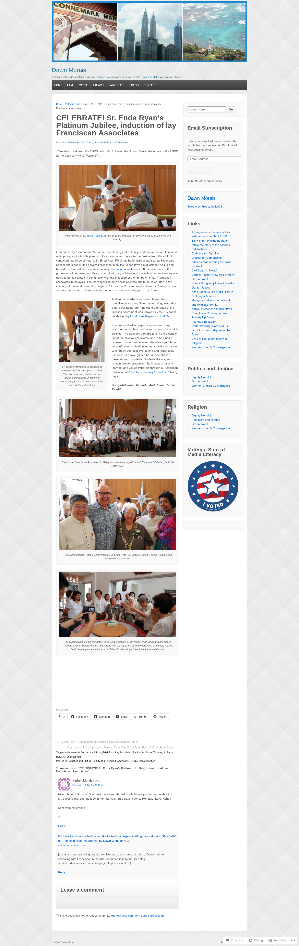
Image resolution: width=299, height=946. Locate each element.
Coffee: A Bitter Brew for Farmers (213, 274)
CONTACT (150, 85)
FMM (105, 752)
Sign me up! (199, 169)
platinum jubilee (125, 269)
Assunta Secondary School (145, 372)
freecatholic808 (102, 142)
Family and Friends (103, 761)
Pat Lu (136, 752)
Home (59, 104)
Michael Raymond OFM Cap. (153, 316)
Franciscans (122, 761)
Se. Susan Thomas (151, 752)
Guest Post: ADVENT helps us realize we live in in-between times (99, 741)
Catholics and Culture (77, 104)
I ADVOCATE (116, 85)
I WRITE (83, 85)
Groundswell (200, 279)
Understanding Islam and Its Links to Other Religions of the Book (211, 330)
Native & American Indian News (212, 308)
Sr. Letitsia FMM (72, 756)
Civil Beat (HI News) (204, 270)
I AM (70, 85)
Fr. (131, 316)
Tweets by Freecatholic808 (205, 206)
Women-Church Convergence (211, 347)
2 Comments (122, 142)
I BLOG (134, 85)
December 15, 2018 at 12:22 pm (88, 785)
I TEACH (98, 85)
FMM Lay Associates (120, 752)
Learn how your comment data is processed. (136, 915)
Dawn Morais (69, 70)
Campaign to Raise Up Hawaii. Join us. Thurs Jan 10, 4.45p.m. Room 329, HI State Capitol (121, 747)
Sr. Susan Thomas (93, 235)
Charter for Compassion (207, 257)
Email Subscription (210, 128)
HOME (58, 85)
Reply (61, 825)
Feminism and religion (206, 419)
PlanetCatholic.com (204, 321)
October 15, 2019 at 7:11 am (72, 845)
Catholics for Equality (205, 253)
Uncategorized (147, 761)
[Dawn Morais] (149, 31)
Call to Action (200, 249)
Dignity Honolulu (202, 377)
